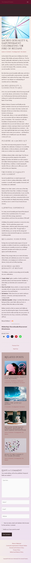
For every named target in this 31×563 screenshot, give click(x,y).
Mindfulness (14, 381)
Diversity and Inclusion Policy (16, 548)
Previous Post (15, 345)
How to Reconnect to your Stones (14, 455)
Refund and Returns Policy (16, 552)
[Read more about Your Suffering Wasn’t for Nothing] (15, 368)
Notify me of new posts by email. (11, 529)
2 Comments (8, 407)
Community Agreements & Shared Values (16, 545)
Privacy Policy (16, 550)
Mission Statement (16, 543)
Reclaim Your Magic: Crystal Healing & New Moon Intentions (15, 428)
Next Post (15, 349)
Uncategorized (16, 52)
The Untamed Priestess (7, 2)
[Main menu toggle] (27, 2)
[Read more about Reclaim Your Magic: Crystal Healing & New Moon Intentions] (15, 418)
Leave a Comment (6, 52)
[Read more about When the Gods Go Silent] (15, 394)
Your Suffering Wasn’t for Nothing (15, 378)
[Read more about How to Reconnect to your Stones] (15, 445)
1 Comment (7, 381)
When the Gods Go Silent (13, 403)
